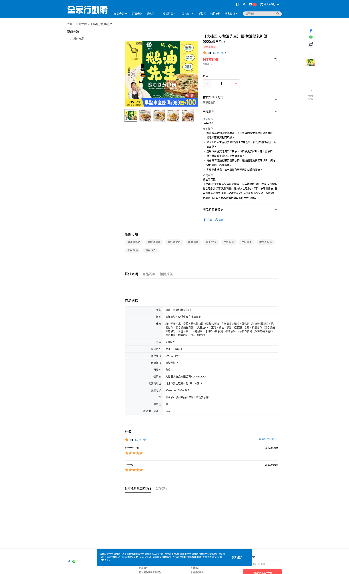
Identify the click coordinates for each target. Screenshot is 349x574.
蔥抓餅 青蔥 (154, 242)
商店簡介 (143, 568)
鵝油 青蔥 (193, 242)
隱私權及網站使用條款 (150, 572)
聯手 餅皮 (150, 250)
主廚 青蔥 (247, 242)
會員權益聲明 (197, 572)
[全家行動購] (87, 9)
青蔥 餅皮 (211, 242)
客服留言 (194, 568)
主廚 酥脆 (229, 242)
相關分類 (131, 234)
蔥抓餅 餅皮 (174, 242)
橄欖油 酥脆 (265, 242)
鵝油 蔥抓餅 (134, 242)
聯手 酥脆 (133, 250)
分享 (209, 219)
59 (218, 52)
